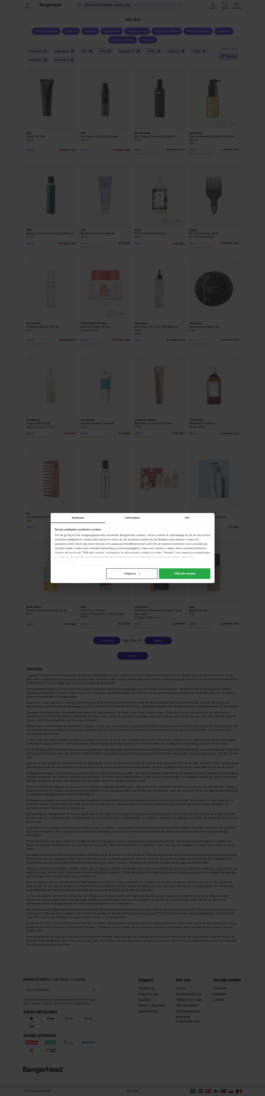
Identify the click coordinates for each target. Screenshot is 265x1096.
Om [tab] (187, 517)
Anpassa (130, 573)
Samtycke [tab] (78, 517)
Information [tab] (132, 517)
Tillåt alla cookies (185, 573)
